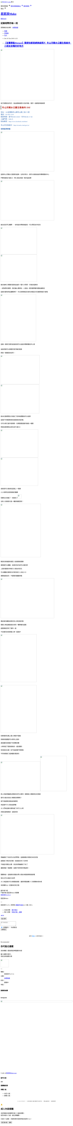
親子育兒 (14, 910)
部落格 (6, 33)
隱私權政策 (46, 1101)
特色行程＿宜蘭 (17, 912)
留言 (21, 905)
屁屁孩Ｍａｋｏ (6, 895)
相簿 (5, 31)
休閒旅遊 (15, 27)
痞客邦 (18, 905)
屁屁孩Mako (8, 13)
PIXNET (23, 1101)
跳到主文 (3, 18)
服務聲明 (53, 1101)
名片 (5, 35)
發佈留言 (3, 929)
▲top (2, 915)
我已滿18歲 (4, 1122)
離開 (10, 1122)
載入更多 (3, 918)
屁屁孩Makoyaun (11, 1073)
